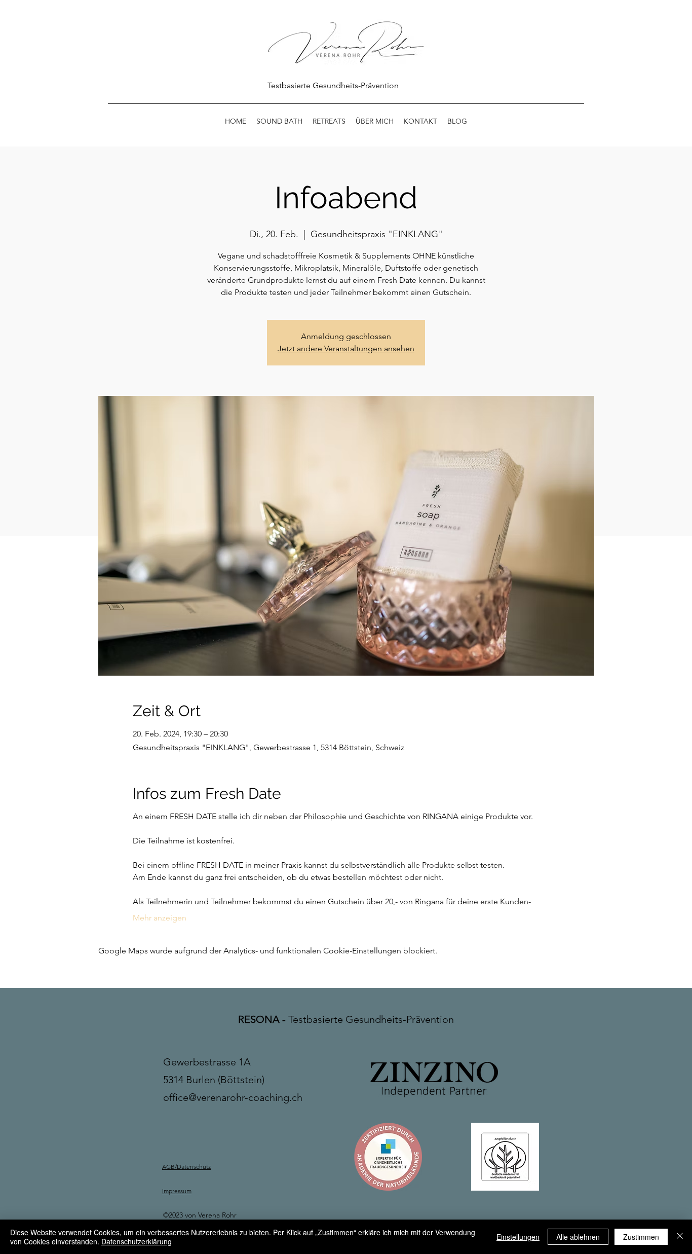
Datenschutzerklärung (136, 1241)
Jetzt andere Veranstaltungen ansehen (346, 348)
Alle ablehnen (578, 1237)
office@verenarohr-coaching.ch (232, 1097)
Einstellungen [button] (518, 1237)
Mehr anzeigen (159, 918)
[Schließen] (680, 1237)
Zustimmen (641, 1237)
